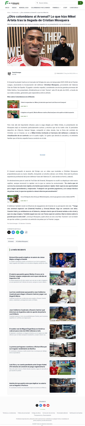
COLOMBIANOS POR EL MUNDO (40, 7)
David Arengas (16, 72)
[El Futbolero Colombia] (12, 3)
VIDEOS (14, 7)
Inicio (8, 12)
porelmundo (15, 12)
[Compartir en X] (9, 232)
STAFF (65, 7)
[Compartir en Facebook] (13, 232)
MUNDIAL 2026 (23, 7)
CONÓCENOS (74, 7)
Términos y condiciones (9, 413)
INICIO (7, 7)
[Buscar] (80, 3)
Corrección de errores (49, 413)
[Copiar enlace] (26, 232)
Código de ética (36, 413)
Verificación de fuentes (76, 413)
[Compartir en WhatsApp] (17, 232)
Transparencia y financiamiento (42, 415)
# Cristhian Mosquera (22, 241)
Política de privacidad (24, 413)
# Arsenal (10, 241)
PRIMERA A (56, 7)
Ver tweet (42, 154)
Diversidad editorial (62, 413)
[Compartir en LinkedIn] (22, 232)
